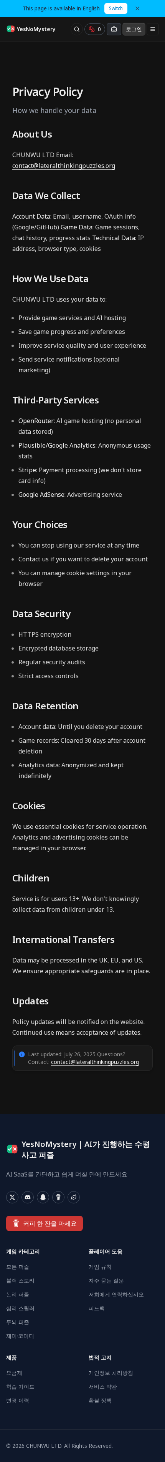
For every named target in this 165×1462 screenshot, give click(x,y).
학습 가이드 (20, 1386)
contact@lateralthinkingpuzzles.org (63, 165)
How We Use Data (50, 278)
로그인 (134, 29)
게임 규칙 (100, 1266)
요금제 (14, 1372)
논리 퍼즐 (17, 1294)
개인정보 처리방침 (111, 1372)
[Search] (77, 29)
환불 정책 (100, 1400)
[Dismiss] (137, 8)
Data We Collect (46, 195)
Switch (116, 8)
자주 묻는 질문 (106, 1280)
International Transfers (63, 939)
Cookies (28, 806)
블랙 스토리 (20, 1280)
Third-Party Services (55, 400)
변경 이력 (17, 1400)
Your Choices (40, 524)
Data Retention (45, 706)
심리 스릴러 (20, 1308)
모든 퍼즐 (17, 1266)
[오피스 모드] (114, 29)
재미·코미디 (20, 1335)
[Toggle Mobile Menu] (153, 29)
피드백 (97, 1308)
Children (30, 878)
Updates (30, 1001)
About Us (32, 134)
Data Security (41, 613)
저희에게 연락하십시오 (116, 1294)
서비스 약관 (103, 1386)
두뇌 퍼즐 (17, 1322)
